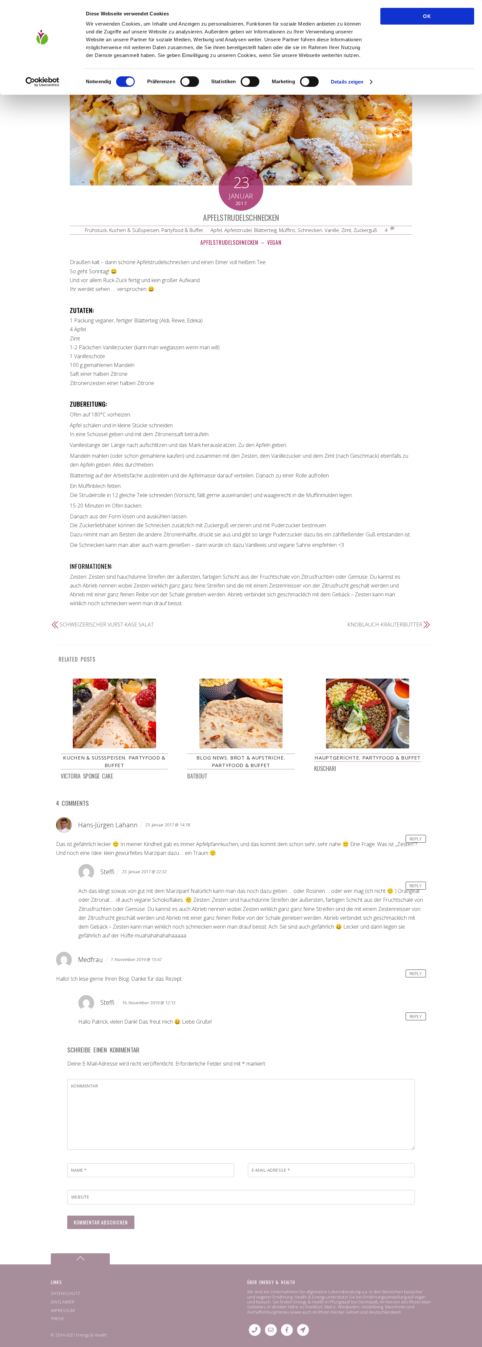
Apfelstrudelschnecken (241, 217)
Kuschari (325, 768)
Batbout (197, 776)
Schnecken (310, 230)
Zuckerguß (365, 230)
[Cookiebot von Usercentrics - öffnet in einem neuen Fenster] (42, 82)
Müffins (287, 230)
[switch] (189, 81)
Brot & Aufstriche (257, 757)
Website (80, 1197)
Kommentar (84, 1086)
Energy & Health (91, 1335)
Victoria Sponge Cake (87, 776)
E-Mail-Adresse (271, 1170)
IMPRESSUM (63, 1310)
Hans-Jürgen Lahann (108, 824)
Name (79, 1170)
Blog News (211, 757)
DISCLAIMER (62, 1302)
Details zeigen (347, 82)
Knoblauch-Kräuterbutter (384, 624)
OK (427, 16)
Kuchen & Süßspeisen (134, 230)
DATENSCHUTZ (65, 1293)
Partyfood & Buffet (182, 230)
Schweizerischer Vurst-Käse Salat (106, 624)
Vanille (332, 230)
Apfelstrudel (238, 230)
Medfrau (90, 959)
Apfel (216, 230)
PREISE (57, 1318)
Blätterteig (265, 230)
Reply (416, 838)
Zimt (346, 230)
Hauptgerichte (336, 757)
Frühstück (96, 230)
